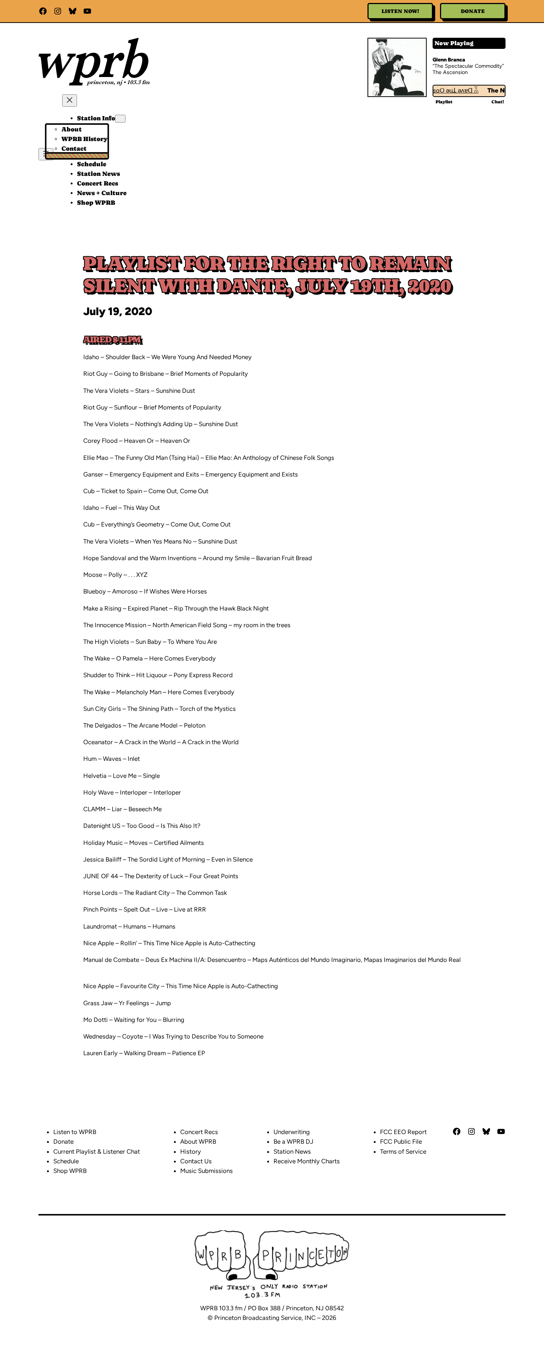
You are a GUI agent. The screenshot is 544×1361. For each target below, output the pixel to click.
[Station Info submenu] (120, 119)
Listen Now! (400, 11)
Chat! (497, 101)
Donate (473, 11)
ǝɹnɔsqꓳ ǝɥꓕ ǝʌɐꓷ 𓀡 (442, 90)
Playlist (444, 101)
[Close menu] (69, 100)
